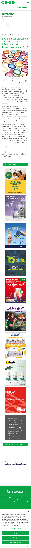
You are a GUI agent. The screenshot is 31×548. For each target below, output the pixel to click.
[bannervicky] (15, 427)
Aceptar (15, 533)
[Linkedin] (13, 2)
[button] (28, 511)
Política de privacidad (17, 546)
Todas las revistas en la (14, 8)
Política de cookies (6, 546)
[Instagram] (9, 2)
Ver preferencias (15, 542)
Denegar (15, 538)
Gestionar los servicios (15, 528)
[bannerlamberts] (15, 181)
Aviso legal (26, 546)
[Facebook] (2, 2)
